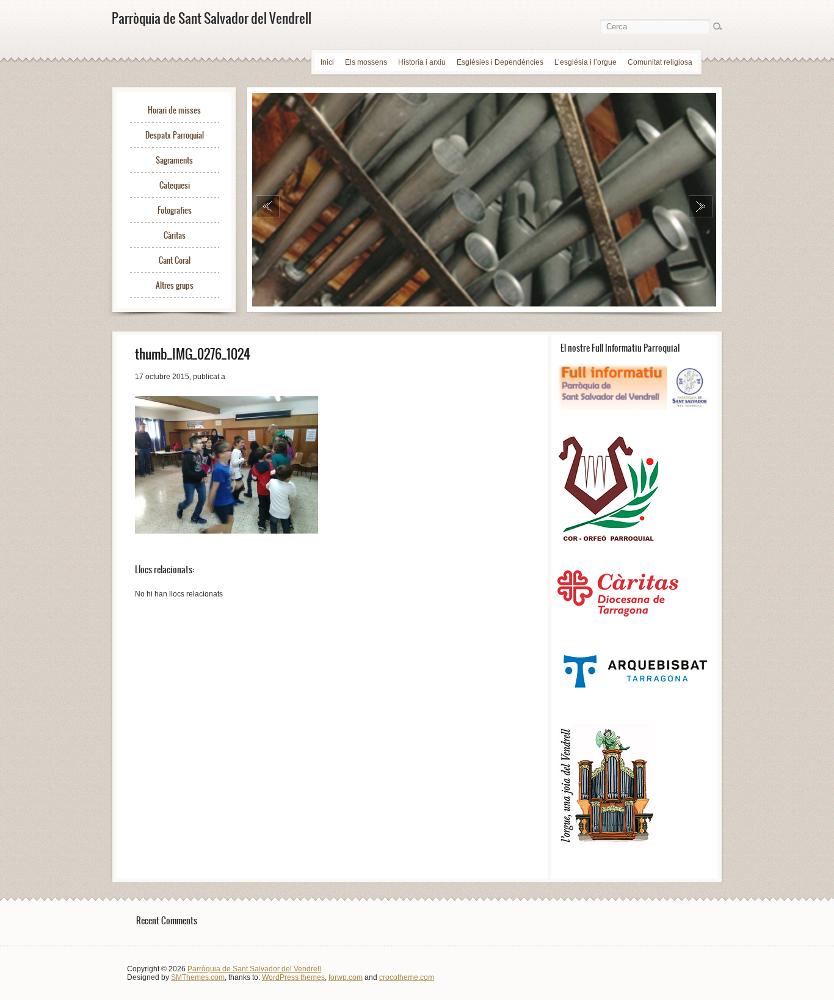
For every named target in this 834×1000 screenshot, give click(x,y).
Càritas (175, 235)
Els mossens (366, 62)
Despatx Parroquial (174, 135)
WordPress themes (293, 977)
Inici (327, 62)
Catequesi (174, 185)
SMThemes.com (198, 977)
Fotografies (175, 210)
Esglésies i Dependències (500, 62)
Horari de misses (174, 110)
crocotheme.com (406, 977)
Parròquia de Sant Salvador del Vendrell (254, 969)
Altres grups (175, 285)
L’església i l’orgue (585, 62)
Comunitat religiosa (660, 62)
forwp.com (345, 977)
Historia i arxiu (422, 62)
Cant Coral (174, 260)
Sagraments (174, 160)
